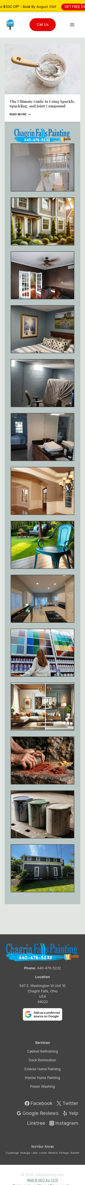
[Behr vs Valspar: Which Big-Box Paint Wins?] (42, 652)
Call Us (42, 24)
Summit (74, 1152)
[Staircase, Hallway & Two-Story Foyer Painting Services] (42, 167)
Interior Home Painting (42, 1078)
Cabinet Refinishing (42, 1051)
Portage (64, 1152)
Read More (20, 114)
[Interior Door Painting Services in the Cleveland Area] (42, 275)
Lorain (43, 1152)
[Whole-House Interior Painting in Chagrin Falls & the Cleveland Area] (42, 221)
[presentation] (42, 69)
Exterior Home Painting (43, 1069)
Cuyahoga (12, 1152)
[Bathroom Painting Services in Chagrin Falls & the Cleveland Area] (42, 437)
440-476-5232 (49, 968)
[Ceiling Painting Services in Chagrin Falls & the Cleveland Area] (42, 491)
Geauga (25, 1152)
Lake (35, 1152)
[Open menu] (74, 24)
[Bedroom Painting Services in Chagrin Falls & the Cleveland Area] (42, 329)
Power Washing (42, 1086)
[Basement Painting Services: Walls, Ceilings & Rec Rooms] (42, 383)
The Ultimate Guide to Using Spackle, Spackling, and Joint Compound (42, 103)
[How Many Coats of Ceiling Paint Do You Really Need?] (42, 599)
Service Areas (42, 1146)
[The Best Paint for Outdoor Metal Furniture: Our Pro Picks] (42, 545)
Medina (53, 1152)
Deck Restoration (42, 1060)
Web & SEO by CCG (42, 1180)
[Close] (81, 3)
